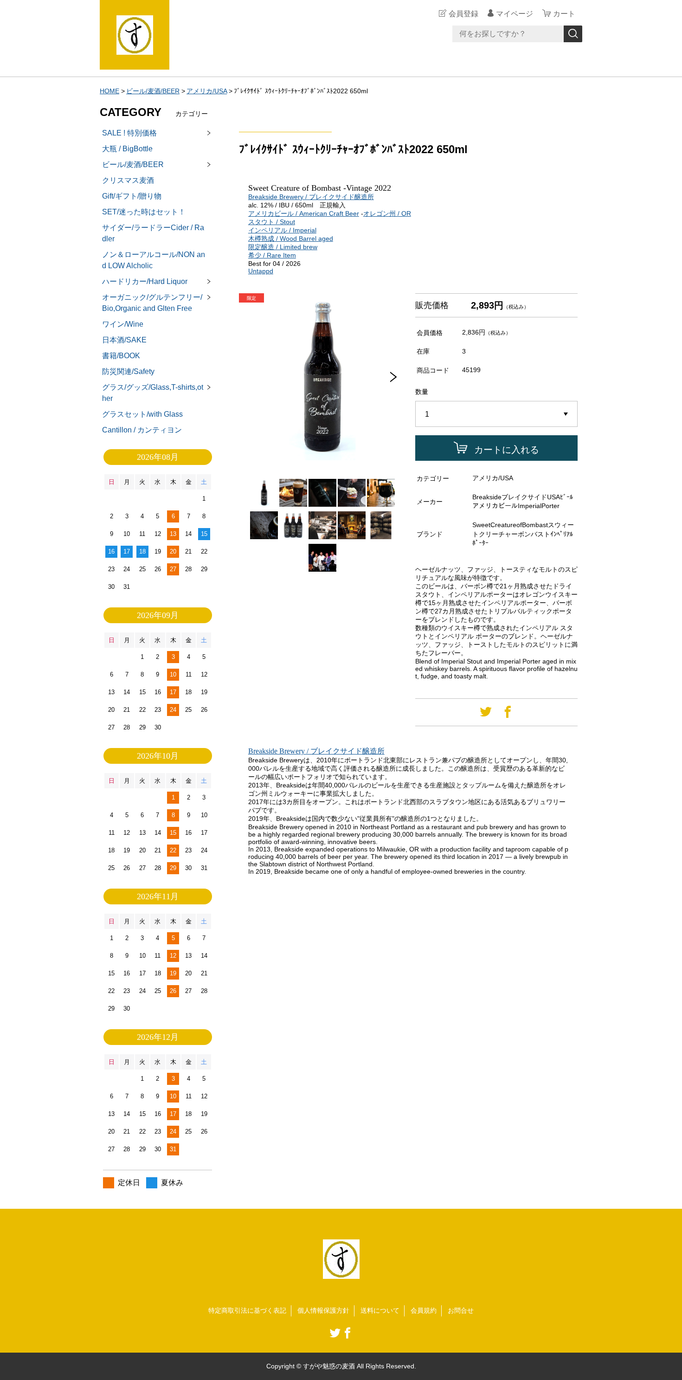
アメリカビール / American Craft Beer (303, 213)
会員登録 (463, 14)
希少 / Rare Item (272, 255)
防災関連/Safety (128, 371)
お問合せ (461, 1310)
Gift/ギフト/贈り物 (131, 196)
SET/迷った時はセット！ (144, 212)
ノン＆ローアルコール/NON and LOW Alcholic (153, 260)
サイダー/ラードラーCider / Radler (153, 233)
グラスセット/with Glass (142, 414)
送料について (379, 1310)
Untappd (260, 271)
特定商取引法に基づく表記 (247, 1310)
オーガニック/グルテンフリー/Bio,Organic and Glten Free (152, 302)
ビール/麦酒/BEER (153, 91)
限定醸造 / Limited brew (282, 247)
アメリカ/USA (207, 91)
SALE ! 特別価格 (129, 133)
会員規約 (424, 1310)
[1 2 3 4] (496, 414)
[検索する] (573, 34)
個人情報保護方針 (323, 1310)
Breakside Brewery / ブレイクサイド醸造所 (311, 196)
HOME (109, 91)
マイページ (514, 14)
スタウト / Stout (271, 222)
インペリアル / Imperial (282, 230)
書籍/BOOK (121, 356)
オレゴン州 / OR (387, 213)
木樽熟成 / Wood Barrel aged (290, 238)
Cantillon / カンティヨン (142, 430)
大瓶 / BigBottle (127, 149)
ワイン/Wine (122, 324)
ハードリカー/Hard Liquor (144, 281)
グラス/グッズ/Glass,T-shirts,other (152, 392)
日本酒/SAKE (124, 340)
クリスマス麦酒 (128, 180)
